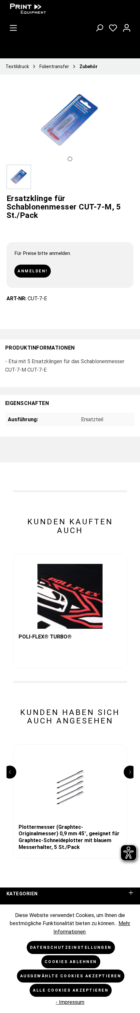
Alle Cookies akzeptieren (70, 990)
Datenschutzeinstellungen (71, 947)
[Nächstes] (128, 128)
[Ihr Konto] (126, 26)
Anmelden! (33, 271)
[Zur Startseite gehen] (55, 9)
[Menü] (13, 26)
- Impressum (70, 1002)
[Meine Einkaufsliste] (113, 26)
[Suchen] (99, 26)
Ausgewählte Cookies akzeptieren (70, 976)
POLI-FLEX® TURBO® (45, 637)
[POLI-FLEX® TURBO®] (70, 596)
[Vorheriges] (11, 128)
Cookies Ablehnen (71, 961)
